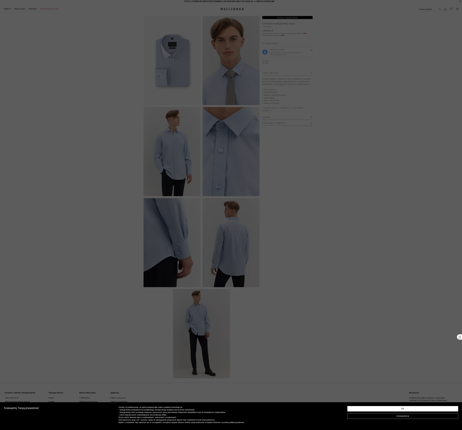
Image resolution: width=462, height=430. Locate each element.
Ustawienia (402, 416)
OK (402, 408)
